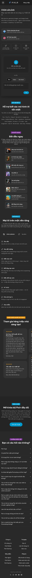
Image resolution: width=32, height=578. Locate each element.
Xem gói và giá (16, 424)
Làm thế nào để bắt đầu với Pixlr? (11, 509)
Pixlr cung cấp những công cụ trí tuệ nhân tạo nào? (14, 462)
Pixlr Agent (8, 557)
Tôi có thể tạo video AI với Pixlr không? (13, 518)
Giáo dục (24, 548)
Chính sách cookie (24, 563)
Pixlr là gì (4, 449)
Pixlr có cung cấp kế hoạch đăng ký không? (14, 468)
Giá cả (24, 543)
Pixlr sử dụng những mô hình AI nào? (12, 514)
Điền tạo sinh (8, 259)
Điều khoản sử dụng (24, 557)
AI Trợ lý (6, 287)
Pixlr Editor (8, 560)
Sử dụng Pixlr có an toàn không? (11, 457)
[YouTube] (18, 574)
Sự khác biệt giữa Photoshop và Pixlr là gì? (14, 472)
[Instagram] (13, 574)
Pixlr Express (8, 563)
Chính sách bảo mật (24, 560)
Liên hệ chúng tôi (24, 546)
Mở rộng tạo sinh (9, 268)
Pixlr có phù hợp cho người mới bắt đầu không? (13, 477)
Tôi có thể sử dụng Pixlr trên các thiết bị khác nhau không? (13, 483)
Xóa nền (6, 241)
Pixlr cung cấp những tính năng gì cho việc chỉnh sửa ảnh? (14, 490)
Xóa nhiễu (7, 305)
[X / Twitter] (10, 574)
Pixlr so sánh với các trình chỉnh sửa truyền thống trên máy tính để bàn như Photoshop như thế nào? (14, 497)
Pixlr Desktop (8, 548)
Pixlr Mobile (8, 546)
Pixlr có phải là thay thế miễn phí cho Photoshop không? (12, 523)
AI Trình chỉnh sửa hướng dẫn (5, 48)
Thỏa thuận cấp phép (24, 565)
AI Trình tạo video (16, 48)
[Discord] (16, 574)
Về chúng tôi (8, 543)
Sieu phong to (8, 297)
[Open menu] (3, 2)
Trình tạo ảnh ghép (26, 48)
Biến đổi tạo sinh (9, 278)
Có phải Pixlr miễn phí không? (10, 453)
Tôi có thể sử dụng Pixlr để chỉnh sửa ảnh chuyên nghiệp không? (13, 504)
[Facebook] (21, 574)
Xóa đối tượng (8, 249)
